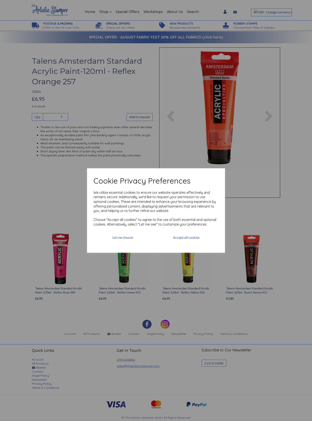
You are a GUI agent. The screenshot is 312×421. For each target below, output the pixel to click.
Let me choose (122, 237)
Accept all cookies (186, 237)
